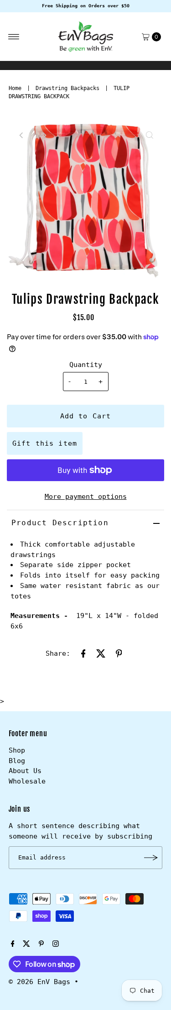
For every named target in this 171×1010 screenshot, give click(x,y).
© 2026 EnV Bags (39, 982)
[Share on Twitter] (101, 653)
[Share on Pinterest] (119, 653)
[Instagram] (55, 944)
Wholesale (27, 781)
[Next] (44, 135)
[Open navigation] (14, 36)
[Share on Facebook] (83, 653)
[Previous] (21, 135)
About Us (25, 771)
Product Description (60, 522)
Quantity (85, 365)
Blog (17, 761)
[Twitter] (26, 944)
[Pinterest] (41, 944)
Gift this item (44, 443)
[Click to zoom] (150, 135)
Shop (17, 750)
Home (15, 88)
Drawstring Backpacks (67, 88)
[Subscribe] (151, 857)
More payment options (86, 496)
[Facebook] (13, 944)
